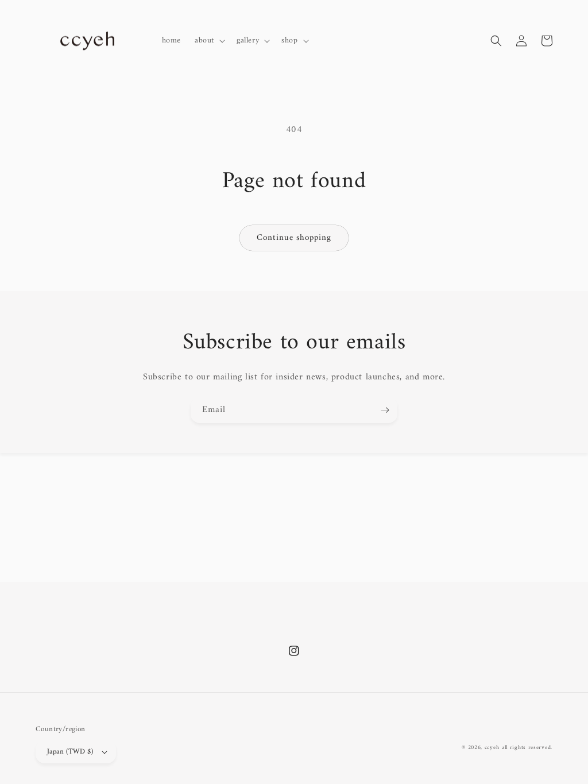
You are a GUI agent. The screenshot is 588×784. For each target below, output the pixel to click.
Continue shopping (294, 238)
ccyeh (492, 747)
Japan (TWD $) (70, 751)
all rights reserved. (527, 747)
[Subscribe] (384, 410)
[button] (209, 41)
